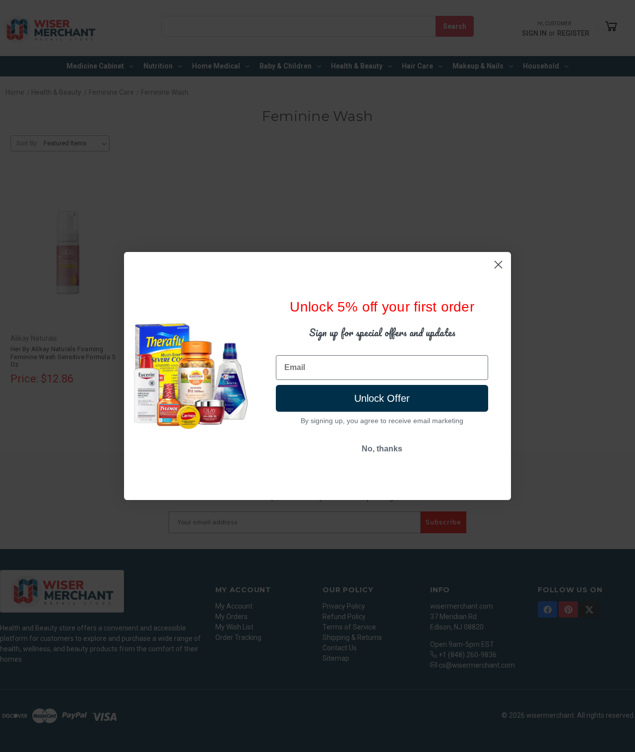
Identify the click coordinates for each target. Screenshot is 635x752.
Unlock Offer (382, 398)
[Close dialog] (498, 264)
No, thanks (382, 448)
